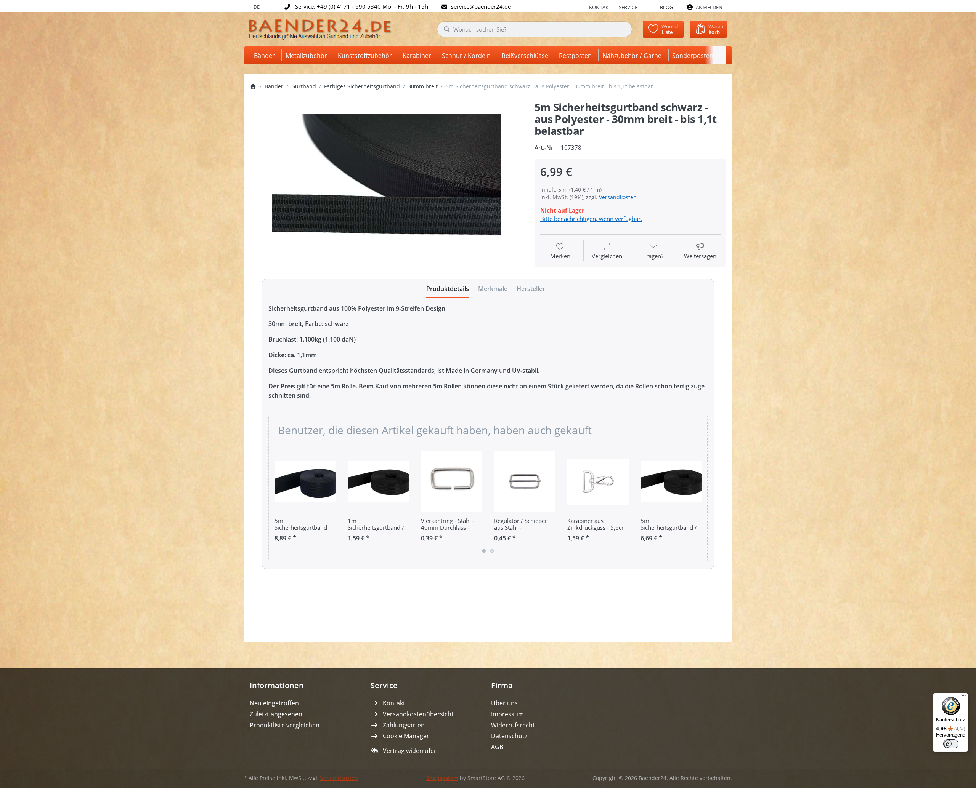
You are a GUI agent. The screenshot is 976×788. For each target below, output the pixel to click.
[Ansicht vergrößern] (386, 190)
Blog (666, 7)
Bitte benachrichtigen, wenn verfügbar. (591, 218)
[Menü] (963, 697)
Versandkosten (618, 197)
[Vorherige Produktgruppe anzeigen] (277, 502)
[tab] (447, 288)
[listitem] (386, 190)
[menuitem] (265, 55)
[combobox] (534, 29)
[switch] (950, 743)
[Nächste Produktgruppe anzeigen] (698, 502)
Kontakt (600, 7)
